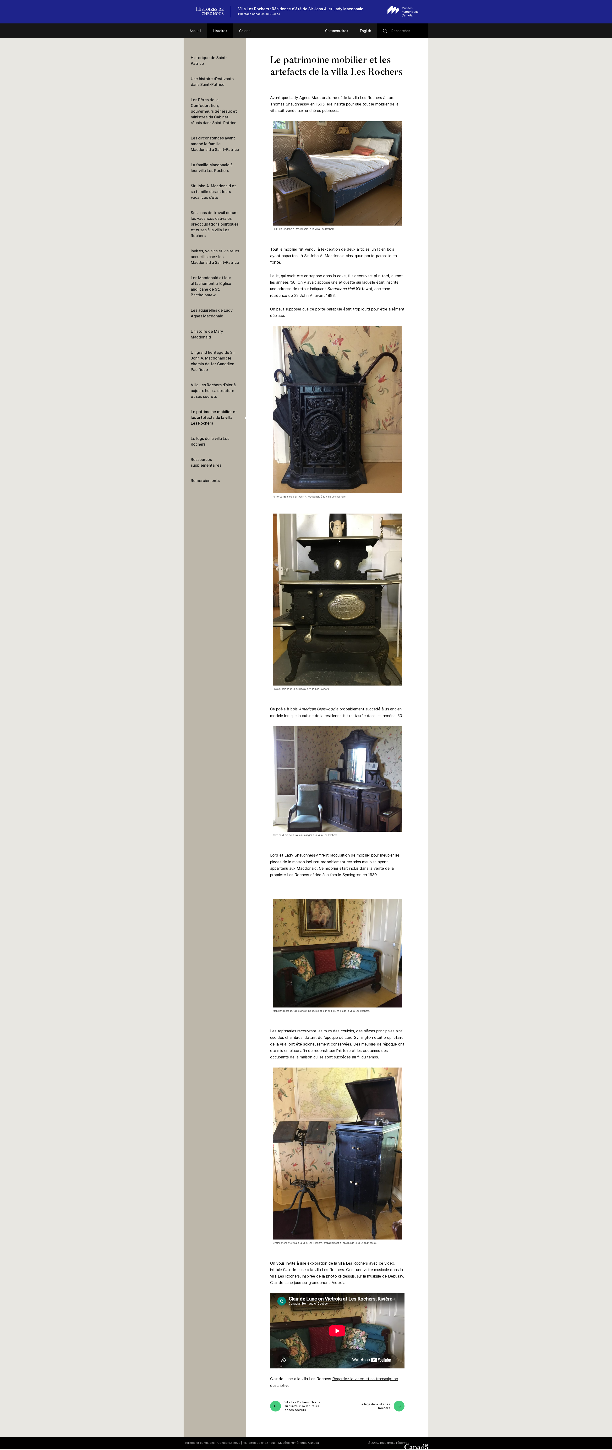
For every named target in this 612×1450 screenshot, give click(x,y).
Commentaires (336, 31)
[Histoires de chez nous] (212, 11)
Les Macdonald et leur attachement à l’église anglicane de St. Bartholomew (211, 286)
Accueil (195, 31)
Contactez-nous (228, 1442)
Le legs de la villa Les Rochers (210, 441)
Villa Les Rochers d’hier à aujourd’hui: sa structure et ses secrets (213, 390)
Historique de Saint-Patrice (209, 60)
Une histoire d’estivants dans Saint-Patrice (212, 81)
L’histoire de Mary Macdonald (207, 334)
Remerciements (205, 480)
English (365, 31)
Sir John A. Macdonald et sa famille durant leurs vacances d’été (213, 191)
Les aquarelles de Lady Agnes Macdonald (212, 313)
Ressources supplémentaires (206, 462)
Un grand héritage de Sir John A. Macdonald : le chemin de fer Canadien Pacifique (213, 361)
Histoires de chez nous (259, 1442)
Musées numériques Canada (298, 1442)
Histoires (220, 31)
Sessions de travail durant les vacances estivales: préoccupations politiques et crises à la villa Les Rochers (215, 224)
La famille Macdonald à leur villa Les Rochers (212, 167)
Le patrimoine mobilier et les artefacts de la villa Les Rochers (214, 417)
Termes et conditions (200, 1442)
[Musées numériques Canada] (403, 11)
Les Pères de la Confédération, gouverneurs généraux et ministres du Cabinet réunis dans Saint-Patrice (214, 111)
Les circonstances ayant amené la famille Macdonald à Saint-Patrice (215, 144)
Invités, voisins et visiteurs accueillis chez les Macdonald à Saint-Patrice (215, 257)
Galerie (245, 31)
